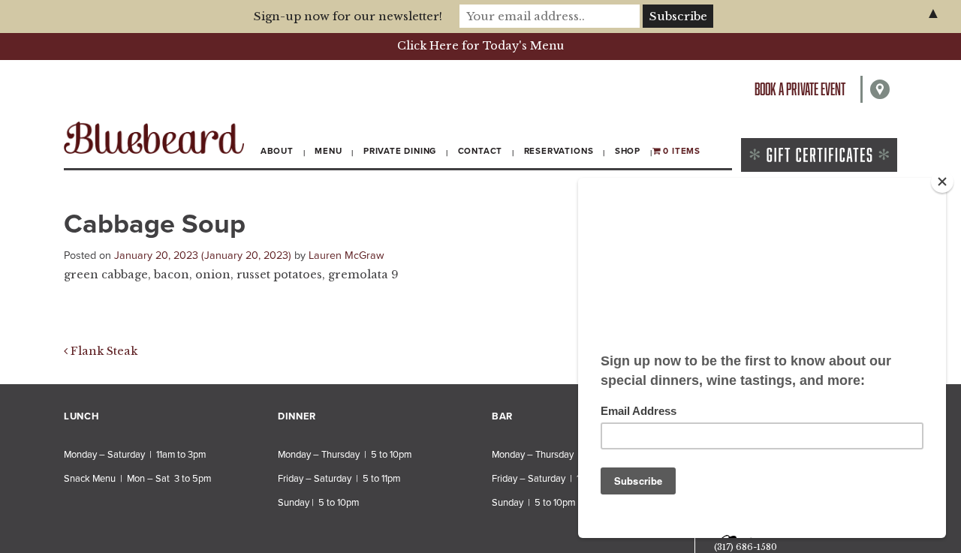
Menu (328, 151)
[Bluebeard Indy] (154, 138)
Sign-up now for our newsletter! (348, 16)
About (277, 151)
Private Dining (399, 151)
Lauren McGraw (346, 255)
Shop (627, 151)
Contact (480, 151)
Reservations (559, 151)
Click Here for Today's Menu (480, 46)
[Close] (942, 181)
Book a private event (800, 89)
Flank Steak (102, 351)
